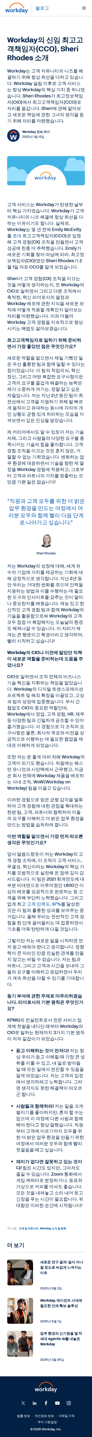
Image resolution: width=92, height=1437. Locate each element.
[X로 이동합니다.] (23, 1403)
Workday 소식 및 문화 (53, 1228)
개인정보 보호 (44, 1416)
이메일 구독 (67, 1416)
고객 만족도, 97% (44, 904)
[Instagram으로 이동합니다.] (68, 1403)
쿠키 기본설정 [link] (47, 1422)
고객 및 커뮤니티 (28, 1228)
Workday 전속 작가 (36, 132)
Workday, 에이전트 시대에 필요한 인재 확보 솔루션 (61, 1303)
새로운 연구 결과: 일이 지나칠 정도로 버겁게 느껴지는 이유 (61, 1267)
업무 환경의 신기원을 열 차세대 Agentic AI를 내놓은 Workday (61, 1339)
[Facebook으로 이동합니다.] (34, 1403)
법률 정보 (23, 1416)
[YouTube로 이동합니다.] (57, 1403)
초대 (17, 236)
